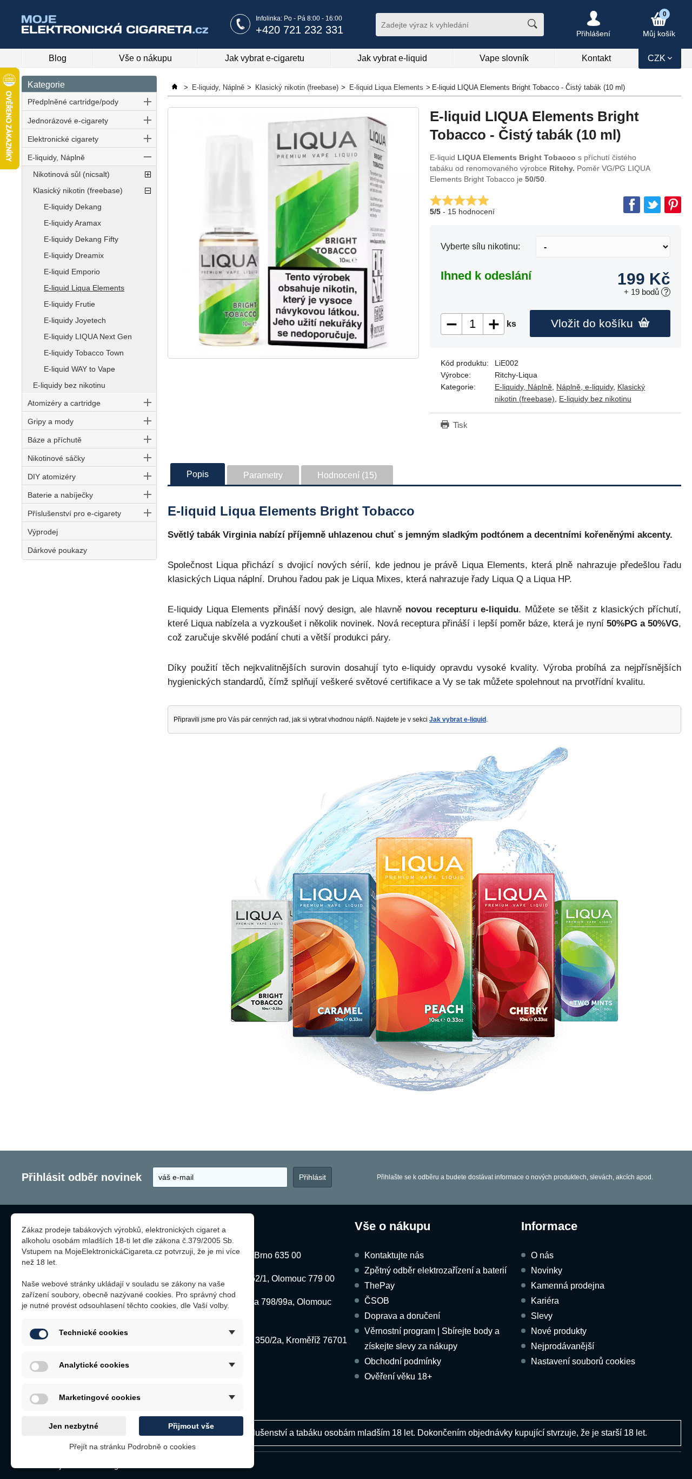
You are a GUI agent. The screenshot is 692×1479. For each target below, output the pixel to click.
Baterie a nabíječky (60, 495)
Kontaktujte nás (394, 1255)
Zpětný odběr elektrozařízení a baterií (435, 1270)
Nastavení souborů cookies (583, 1361)
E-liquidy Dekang (73, 206)
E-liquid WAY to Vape (79, 369)
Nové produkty (559, 1331)
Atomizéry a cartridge (64, 403)
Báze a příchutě (55, 439)
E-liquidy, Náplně (56, 157)
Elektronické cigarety (63, 139)
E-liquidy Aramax (72, 223)
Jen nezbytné (73, 1426)
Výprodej (43, 531)
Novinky (546, 1270)
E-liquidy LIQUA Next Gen (88, 336)
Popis (198, 474)
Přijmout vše (191, 1426)
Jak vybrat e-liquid (392, 58)
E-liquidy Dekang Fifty (81, 239)
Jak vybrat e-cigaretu (264, 58)
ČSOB (376, 1300)
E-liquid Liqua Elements (84, 287)
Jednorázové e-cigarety (68, 120)
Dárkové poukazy (57, 550)
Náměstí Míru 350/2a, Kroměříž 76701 (274, 1340)
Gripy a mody (51, 421)
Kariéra (545, 1300)
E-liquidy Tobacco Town (84, 352)
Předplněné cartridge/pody (73, 101)
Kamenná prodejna (567, 1285)
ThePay (379, 1285)
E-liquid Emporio (72, 271)
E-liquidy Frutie (69, 304)
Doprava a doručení (402, 1315)
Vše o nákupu (145, 58)
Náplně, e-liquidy (584, 386)
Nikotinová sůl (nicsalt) (71, 174)
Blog (57, 58)
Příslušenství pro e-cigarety (74, 513)
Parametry (263, 475)
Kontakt (596, 58)
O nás (542, 1255)
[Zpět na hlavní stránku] (176, 87)
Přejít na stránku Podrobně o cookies (132, 1446)
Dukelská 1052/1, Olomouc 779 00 (268, 1278)
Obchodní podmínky (402, 1361)
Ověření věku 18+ (398, 1376)
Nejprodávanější (562, 1346)
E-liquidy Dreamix (74, 255)
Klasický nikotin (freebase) (78, 190)
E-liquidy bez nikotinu (69, 385)
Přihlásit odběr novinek (82, 1177)
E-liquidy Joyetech (75, 320)
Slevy (542, 1315)
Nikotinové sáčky (56, 458)
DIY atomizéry (52, 476)
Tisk (460, 425)
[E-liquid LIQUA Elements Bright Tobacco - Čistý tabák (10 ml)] (293, 233)
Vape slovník (504, 58)
